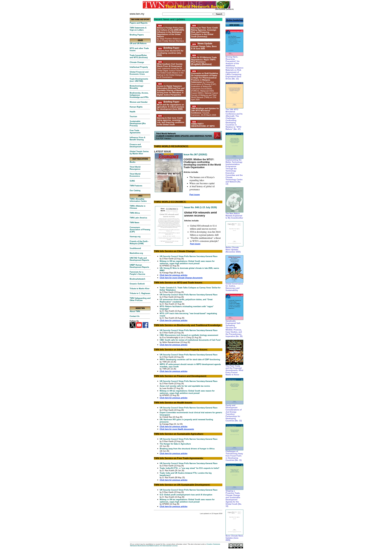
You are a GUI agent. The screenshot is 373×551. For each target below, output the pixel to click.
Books (132, 162)
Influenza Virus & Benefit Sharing (137, 138)
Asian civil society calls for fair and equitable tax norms (185, 386)
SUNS (132, 181)
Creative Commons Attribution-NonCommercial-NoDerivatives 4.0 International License (175, 544)
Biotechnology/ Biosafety (136, 87)
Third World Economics (135, 175)
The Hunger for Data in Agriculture (175, 444)
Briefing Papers (137, 35)
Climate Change (137, 62)
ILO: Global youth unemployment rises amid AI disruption (186, 495)
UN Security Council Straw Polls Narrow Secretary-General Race (188, 256)
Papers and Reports (138, 23)
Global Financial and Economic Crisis (139, 73)
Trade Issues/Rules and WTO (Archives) (139, 56)
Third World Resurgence (135, 168)
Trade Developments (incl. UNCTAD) (139, 80)
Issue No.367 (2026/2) (195, 154)
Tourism (133, 116)
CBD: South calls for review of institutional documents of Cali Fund (190, 340)
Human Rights (136, 107)
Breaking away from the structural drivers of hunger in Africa (187, 449)
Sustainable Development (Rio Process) (138, 123)
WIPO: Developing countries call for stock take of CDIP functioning (190, 359)
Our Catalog (135, 190)
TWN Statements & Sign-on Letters (138, 29)
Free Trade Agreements (135, 131)
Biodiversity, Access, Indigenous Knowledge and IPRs (139, 95)
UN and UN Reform (138, 43)
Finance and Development (135, 145)
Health (132, 112)
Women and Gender (139, 102)
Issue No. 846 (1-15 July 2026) (200, 207)
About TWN (135, 311)
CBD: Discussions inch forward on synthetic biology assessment (189, 335)
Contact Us (134, 316)
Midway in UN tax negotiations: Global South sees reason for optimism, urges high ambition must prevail (187, 262)
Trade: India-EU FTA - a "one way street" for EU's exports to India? (189, 468)
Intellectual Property (139, 67)
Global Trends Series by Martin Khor (139, 152)
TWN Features (136, 186)
